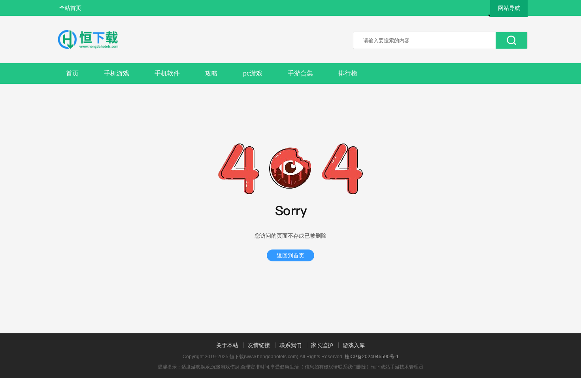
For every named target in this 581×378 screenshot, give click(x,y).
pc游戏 (252, 73)
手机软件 (167, 73)
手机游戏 (116, 73)
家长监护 (322, 345)
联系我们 (290, 345)
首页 (72, 73)
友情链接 (259, 345)
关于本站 (227, 345)
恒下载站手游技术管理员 (397, 367)
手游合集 (300, 73)
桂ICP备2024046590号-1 (372, 356)
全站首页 (70, 8)
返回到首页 (290, 255)
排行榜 (347, 73)
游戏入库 (354, 345)
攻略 (211, 73)
